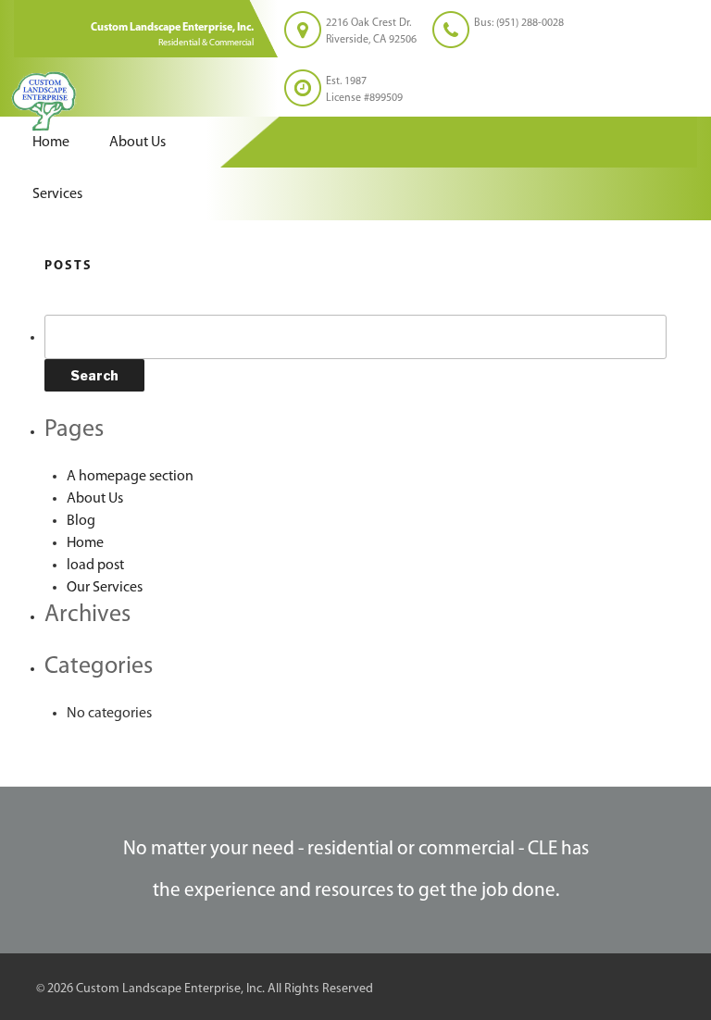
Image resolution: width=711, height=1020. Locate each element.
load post (95, 565)
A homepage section (130, 476)
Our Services (105, 587)
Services (57, 194)
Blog (81, 521)
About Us (137, 142)
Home (50, 142)
